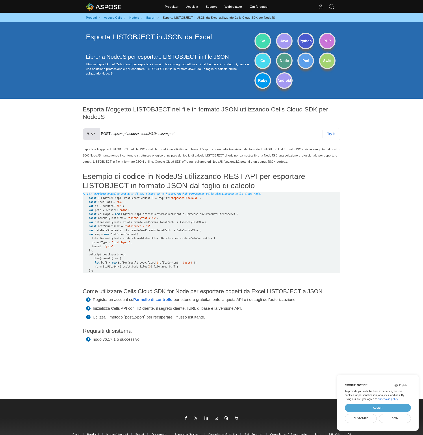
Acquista (192, 6)
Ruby (262, 80)
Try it (331, 134)
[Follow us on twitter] (196, 418)
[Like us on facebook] (186, 418)
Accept (378, 407)
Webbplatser (233, 6)
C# (262, 41)
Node (284, 61)
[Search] (331, 6)
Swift (327, 61)
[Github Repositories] (237, 418)
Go (262, 61)
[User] (320, 6)
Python (306, 41)
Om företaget (259, 6)
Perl (305, 61)
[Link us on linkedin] (206, 418)
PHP (327, 41)
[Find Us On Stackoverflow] (216, 418)
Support (211, 6)
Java (284, 41)
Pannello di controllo (153, 299)
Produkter (171, 6)
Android (284, 80)
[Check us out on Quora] (227, 418)
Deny (395, 418)
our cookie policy (388, 399)
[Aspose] (104, 6)
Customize (361, 418)
